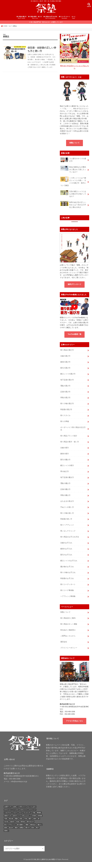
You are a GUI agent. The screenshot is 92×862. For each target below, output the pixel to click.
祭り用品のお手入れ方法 (50, 17)
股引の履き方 (65, 460)
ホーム (73, 17)
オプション (7, 810)
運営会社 (63, 642)
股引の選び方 (65, 368)
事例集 (39, 812)
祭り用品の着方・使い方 (35, 17)
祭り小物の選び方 (67, 403)
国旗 (16, 818)
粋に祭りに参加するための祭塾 (44, 859)
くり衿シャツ (22, 806)
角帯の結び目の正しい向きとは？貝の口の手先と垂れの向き (77, 204)
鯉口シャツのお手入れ (68, 561)
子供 (25, 818)
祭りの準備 (64, 421)
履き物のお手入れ (67, 567)
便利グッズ (7, 815)
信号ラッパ (16, 815)
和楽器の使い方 (66, 519)
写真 (5, 818)
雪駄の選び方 (65, 386)
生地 (17, 821)
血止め (11, 827)
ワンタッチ (27, 812)
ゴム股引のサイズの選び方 (77, 160)
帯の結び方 (64, 471)
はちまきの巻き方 (67, 501)
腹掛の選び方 (65, 362)
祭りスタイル (65, 415)
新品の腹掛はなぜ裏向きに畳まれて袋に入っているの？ (77, 169)
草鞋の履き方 (65, 495)
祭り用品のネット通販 (68, 624)
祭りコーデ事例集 (67, 590)
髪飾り (6, 830)
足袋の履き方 (65, 489)
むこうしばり (32, 806)
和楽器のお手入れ (67, 578)
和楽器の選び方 (66, 409)
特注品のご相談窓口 (68, 630)
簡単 (27, 824)
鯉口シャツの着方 (67, 465)
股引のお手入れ (66, 555)
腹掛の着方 (64, 454)
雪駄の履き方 (65, 483)
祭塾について (74, 143)
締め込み (33, 824)
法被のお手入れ (66, 543)
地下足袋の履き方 (67, 477)
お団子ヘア (7, 806)
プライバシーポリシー (68, 648)
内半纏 (40, 815)
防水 (33, 827)
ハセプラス (7, 812)
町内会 (23, 821)
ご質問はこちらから (68, 636)
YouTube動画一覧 (74, 334)
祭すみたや (30, 821)
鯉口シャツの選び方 (68, 374)
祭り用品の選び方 (21, 17)
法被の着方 (64, 448)
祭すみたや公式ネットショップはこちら (74, 67)
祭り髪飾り (20, 824)
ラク (20, 812)
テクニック (32, 810)
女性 (21, 818)
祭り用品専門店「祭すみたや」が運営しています (47, 22)
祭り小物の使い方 (67, 513)
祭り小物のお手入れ (68, 572)
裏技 (16, 827)
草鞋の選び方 (65, 397)
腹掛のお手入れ (66, 549)
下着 (33, 812)
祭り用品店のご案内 (68, 618)
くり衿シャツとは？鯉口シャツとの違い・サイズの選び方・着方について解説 (73, 181)
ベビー (15, 812)
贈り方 (28, 827)
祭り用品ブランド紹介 (68, 436)
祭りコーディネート (64, 17)
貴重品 (22, 827)
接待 (34, 818)
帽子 (30, 818)
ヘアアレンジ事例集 (68, 596)
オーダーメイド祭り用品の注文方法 (73, 428)
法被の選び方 (65, 356)
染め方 (12, 821)
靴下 (37, 827)
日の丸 (6, 821)
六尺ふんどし (26, 815)
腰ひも (40, 824)
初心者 (11, 818)
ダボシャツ (23, 810)
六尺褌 (34, 815)
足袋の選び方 (65, 392)
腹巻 (5, 827)
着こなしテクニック (68, 531)
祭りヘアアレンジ (67, 525)
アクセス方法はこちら (74, 721)
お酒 (14, 806)
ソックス (15, 810)
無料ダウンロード (74, 284)
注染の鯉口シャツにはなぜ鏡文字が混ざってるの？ (77, 194)
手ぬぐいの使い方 (67, 507)
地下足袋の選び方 (67, 380)
